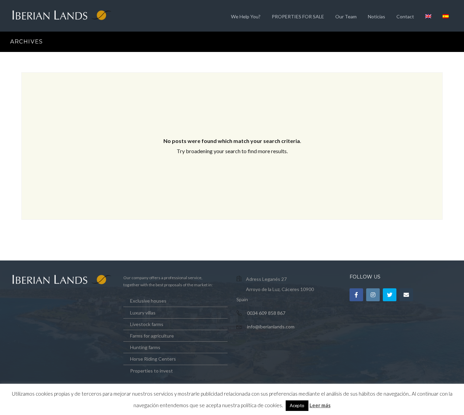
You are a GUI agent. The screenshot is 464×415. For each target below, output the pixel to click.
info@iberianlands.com (271, 326)
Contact (405, 16)
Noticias (376, 16)
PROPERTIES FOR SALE (298, 16)
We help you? (246, 16)
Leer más (320, 405)
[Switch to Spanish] (446, 16)
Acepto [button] (297, 405)
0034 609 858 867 (266, 313)
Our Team (346, 16)
